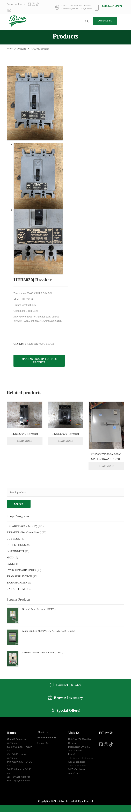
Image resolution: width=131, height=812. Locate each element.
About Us (42, 732)
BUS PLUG (13, 538)
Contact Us (43, 743)
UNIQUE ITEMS (16, 588)
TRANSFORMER (17, 582)
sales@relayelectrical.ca (80, 758)
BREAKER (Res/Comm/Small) (24, 532)
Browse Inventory (46, 737)
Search (18, 503)
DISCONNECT (15, 551)
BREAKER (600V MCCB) (40, 343)
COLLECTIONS (16, 544)
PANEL (11, 563)
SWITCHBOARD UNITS (21, 570)
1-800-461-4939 (112, 6)
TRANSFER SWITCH (19, 576)
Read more (24, 441)
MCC (10, 557)
